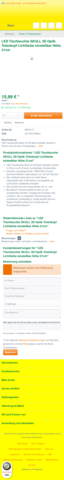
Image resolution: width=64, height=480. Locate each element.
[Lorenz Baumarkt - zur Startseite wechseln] (25, 15)
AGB (49, 454)
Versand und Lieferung (34, 454)
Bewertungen (9, 238)
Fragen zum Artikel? (16, 230)
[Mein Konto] (51, 25)
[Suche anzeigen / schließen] (36, 25)
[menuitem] (8, 25)
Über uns (49, 448)
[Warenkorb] (59, 25)
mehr (40, 145)
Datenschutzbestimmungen (31, 340)
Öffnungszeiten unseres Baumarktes (25, 448)
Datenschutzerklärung (13, 459)
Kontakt (32, 465)
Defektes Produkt (34, 459)
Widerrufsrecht (52, 459)
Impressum (15, 454)
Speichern (10, 352)
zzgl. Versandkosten (19, 103)
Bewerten (19, 122)
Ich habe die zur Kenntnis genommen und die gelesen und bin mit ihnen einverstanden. (30, 343)
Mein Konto (22, 443)
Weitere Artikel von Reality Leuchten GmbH (27, 233)
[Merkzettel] (44, 25)
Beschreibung (9, 139)
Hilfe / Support (37, 443)
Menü (10, 25)
